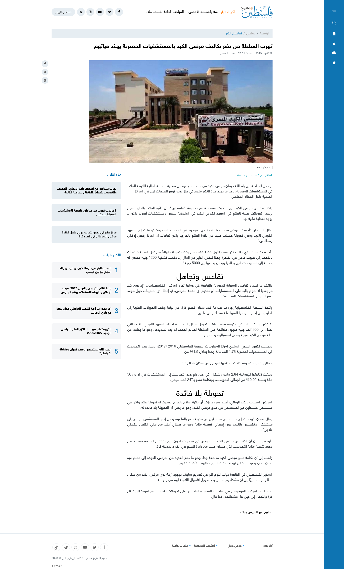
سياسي (250, 33)
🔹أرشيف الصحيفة (206, 546)
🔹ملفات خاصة (182, 546)
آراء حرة (268, 546)
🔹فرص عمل (237, 546)
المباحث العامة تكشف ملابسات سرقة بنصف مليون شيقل (162, 11)
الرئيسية (264, 33)
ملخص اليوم (63, 12)
